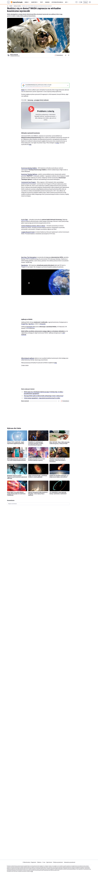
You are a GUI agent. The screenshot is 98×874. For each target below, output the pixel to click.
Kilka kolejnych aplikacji (27, 358)
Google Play (24, 324)
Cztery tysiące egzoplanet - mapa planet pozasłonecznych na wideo (42, 398)
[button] (80, 2)
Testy (41, 2)
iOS (64, 333)
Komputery (34, 2)
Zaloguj (85, 2)
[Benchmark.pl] (18, 2)
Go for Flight (24, 219)
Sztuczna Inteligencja (57, 2)
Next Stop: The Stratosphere (28, 257)
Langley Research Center (28, 232)
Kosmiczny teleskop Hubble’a (29, 168)
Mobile (26, 2)
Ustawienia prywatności (69, 862)
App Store (31, 324)
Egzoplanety (24, 265)
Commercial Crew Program (28, 182)
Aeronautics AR (30, 326)
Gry (66, 2)
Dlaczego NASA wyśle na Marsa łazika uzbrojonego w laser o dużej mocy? (43, 395)
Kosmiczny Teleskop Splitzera (29, 174)
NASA (22, 90)
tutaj (57, 142)
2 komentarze (59, 55)
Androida (23, 334)
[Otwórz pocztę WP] (76, 2)
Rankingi (47, 2)
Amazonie (42, 324)
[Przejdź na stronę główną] (8, 3)
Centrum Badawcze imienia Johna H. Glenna (33, 225)
